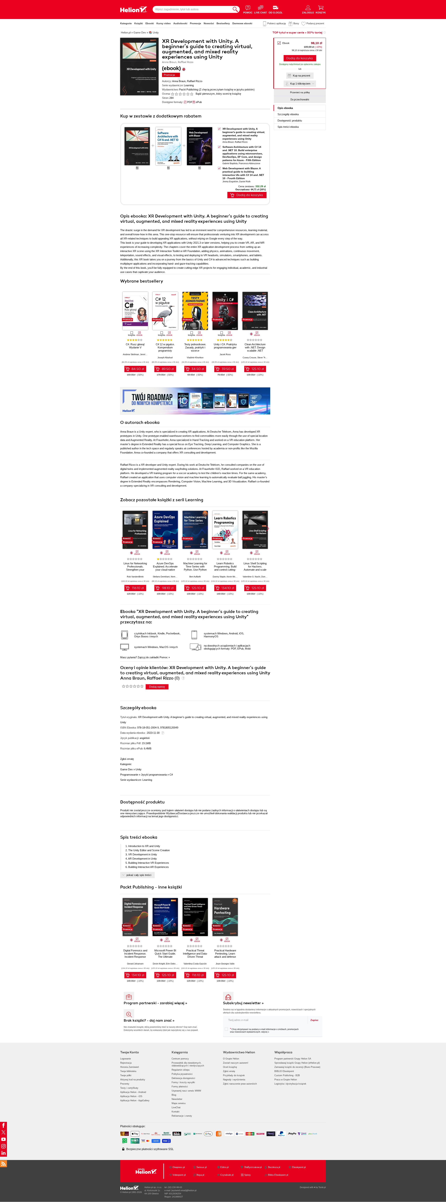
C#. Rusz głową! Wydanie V (135, 346)
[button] (267, 528)
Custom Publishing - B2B (287, 1075)
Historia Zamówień (129, 1067)
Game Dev (126, 769)
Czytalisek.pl (226, 1175)
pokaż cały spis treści (138, 874)
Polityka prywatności (182, 1074)
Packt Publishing (188, 89)
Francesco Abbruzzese (249, 163)
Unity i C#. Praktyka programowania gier (225, 346)
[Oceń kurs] (132, 686)
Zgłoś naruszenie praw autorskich (240, 1083)
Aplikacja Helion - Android (133, 1092)
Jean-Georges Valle (225, 964)
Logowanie (125, 1058)
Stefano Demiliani (161, 576)
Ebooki (149, 23)
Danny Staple (219, 576)
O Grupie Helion (231, 1058)
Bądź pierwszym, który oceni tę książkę (218, 93)
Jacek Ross (225, 354)
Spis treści (288, 126)
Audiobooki (180, 23)
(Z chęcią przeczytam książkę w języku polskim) (227, 89)
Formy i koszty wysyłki (183, 1082)
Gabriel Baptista (230, 163)
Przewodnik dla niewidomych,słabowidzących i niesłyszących (188, 1064)
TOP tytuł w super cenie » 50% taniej (297, 32)
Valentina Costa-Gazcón (195, 964)
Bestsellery (223, 23)
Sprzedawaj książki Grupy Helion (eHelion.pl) (297, 1063)
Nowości (209, 23)
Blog (174, 1095)
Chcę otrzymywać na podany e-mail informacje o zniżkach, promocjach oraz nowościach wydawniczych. (264, 1030)
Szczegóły (288, 114)
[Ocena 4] (184, 94)
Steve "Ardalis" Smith (267, 357)
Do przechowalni (300, 99)
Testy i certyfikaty (129, 1088)
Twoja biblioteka (128, 1071)
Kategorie (126, 23)
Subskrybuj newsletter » (243, 1003)
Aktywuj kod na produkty (132, 1079)
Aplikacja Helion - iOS (131, 1096)
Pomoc (164, 657)
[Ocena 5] (187, 94)
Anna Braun (179, 81)
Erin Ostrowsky (173, 964)
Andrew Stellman (131, 354)
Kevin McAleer (233, 576)
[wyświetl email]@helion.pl (184, 1190)
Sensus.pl (202, 1167)
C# (171, 774)
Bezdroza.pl (274, 1167)
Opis (285, 107)
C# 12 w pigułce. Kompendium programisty (165, 347)
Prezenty (124, 1083)
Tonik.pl (322, 1187)
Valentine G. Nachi (251, 576)
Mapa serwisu (179, 1103)
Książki (138, 23)
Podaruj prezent (315, 23)
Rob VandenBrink (135, 576)
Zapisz (314, 1020)
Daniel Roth (245, 181)
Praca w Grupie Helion (285, 1079)
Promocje (195, 23)
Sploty (247, 1175)
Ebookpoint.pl (299, 1167)
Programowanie (129, 774)
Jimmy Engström (230, 181)
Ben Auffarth (195, 576)
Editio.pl (224, 1167)
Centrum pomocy (180, 1058)
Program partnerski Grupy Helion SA (292, 1058)
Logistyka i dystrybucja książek (290, 1083)
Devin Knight (159, 964)
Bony (296, 23)
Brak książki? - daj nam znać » (149, 1020)
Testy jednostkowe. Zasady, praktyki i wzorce (195, 347)
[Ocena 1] (172, 94)
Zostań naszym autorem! (235, 1063)
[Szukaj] (235, 9)
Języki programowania (154, 774)
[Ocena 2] (176, 94)
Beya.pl (200, 1175)
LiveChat (176, 1107)
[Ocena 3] (180, 94)
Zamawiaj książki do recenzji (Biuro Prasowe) (297, 1067)
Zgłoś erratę (127, 758)
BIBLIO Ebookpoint (284, 1071)
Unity (138, 769)
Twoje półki (125, 1075)
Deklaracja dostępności (183, 1078)
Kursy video (163, 23)
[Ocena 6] (191, 94)
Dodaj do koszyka (299, 58)
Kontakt (175, 1111)
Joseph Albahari (165, 357)
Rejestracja (126, 1063)
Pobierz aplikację (276, 23)
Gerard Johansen (135, 964)
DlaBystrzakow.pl (253, 1167)
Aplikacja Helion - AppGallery (134, 1100)
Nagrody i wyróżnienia (234, 1079)
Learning (189, 85)
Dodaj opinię (157, 686)
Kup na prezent (301, 75)
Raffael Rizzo (194, 81)
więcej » (265, 1032)
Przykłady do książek (234, 1075)
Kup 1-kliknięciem (300, 83)
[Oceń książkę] (182, 93)
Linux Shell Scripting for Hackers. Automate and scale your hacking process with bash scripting (255, 569)
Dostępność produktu (290, 120)
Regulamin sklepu (181, 1070)
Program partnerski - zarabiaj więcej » (155, 1003)
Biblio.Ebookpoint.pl (278, 1175)
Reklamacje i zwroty (182, 1116)
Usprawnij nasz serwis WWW (186, 1090)
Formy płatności (180, 1086)
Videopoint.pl (179, 1175)
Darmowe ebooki (242, 23)
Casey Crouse (249, 357)
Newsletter (177, 1099)
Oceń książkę (230, 1067)
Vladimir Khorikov (195, 357)
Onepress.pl (179, 1167)
